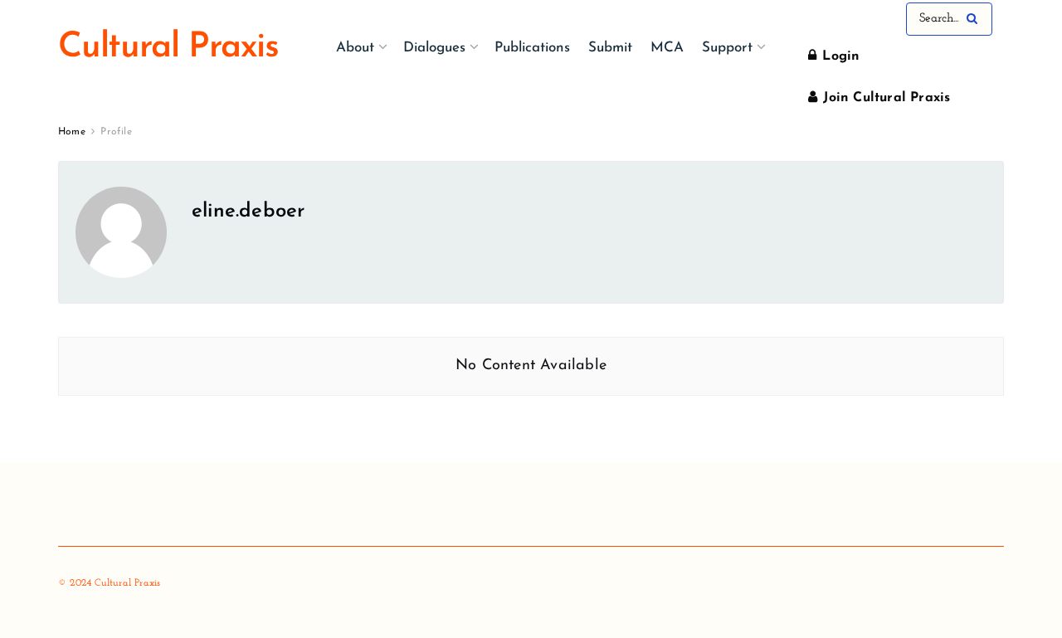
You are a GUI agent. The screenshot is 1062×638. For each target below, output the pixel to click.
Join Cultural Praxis (884, 98)
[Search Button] (975, 19)
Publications (532, 48)
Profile (115, 132)
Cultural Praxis (168, 48)
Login (839, 56)
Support (727, 48)
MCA (667, 48)
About (355, 48)
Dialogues (434, 48)
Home (71, 132)
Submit (610, 48)
